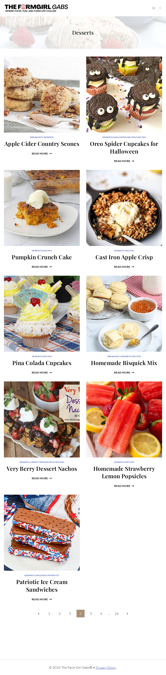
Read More (42, 153)
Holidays (41, 575)
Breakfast (36, 137)
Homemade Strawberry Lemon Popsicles (124, 472)
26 (117, 613)
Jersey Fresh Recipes (42, 462)
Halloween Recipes (125, 137)
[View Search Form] (160, 8)
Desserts (48, 137)
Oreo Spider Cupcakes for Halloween (124, 147)
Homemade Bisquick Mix (124, 362)
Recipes (141, 137)
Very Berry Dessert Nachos (42, 468)
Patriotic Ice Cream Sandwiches (42, 585)
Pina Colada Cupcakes (41, 362)
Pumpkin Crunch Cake (42, 257)
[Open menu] (154, 8)
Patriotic (53, 575)
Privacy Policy (106, 667)
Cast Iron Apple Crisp (124, 257)
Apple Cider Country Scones (41, 143)
